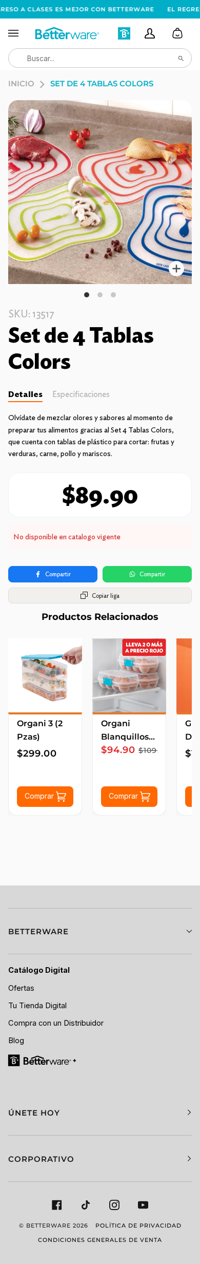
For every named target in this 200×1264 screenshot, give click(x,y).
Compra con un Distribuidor (56, 1023)
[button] (100, 931)
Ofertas (21, 988)
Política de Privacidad (138, 1225)
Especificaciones (81, 394)
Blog (16, 1040)
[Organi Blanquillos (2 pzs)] (129, 675)
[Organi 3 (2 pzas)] (45, 675)
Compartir (58, 574)
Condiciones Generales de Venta (100, 1239)
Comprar (40, 795)
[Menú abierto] (21, 33)
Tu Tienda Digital (37, 1005)
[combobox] (100, 58)
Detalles (25, 394)
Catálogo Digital (39, 970)
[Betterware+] (42, 1059)
